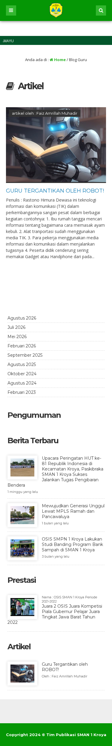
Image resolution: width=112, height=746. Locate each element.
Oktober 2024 (21, 373)
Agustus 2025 (21, 364)
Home (59, 59)
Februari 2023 (21, 392)
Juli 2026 (16, 327)
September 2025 (24, 355)
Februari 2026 (21, 346)
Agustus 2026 (21, 318)
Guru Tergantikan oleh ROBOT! (55, 190)
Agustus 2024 (21, 383)
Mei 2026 (17, 336)
